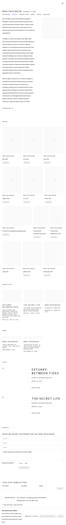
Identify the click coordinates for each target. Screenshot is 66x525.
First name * (5, 486)
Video (39, 14)
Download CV (12, 109)
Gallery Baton (13, 3)
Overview (6, 14)
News (33, 14)
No (26, 463)
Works (14, 14)
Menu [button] (62, 3)
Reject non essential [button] (47, 516)
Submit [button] (60, 488)
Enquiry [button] (6, 162)
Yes (21, 463)
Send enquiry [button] (24, 467)
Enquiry (46, 14)
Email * (41, 486)
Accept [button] (60, 516)
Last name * (24, 486)
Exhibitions (24, 14)
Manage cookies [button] (31, 516)
